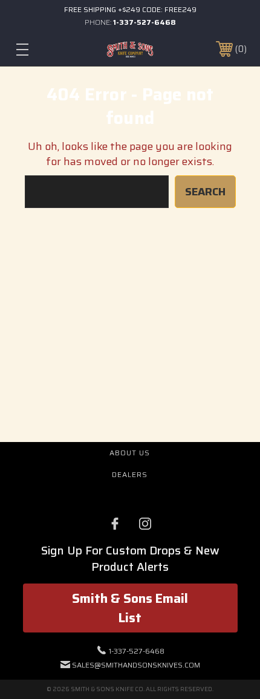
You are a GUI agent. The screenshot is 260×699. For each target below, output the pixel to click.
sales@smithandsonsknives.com (136, 665)
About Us (129, 452)
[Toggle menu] (39, 49)
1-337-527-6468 (144, 22)
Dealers (130, 474)
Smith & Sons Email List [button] (130, 608)
